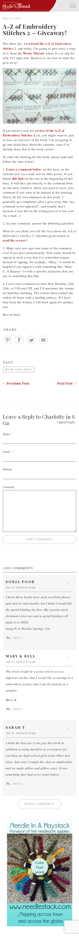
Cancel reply (66, 422)
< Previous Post (16, 383)
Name (6, 434)
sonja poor (20, 582)
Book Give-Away (18, 369)
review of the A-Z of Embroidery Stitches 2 (33, 132)
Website (7, 469)
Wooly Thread (33, 53)
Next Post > (66, 383)
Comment (8, 487)
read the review (14, 240)
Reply (18, 637)
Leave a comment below (23, 169)
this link (18, 178)
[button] (72, 4)
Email (6, 452)
